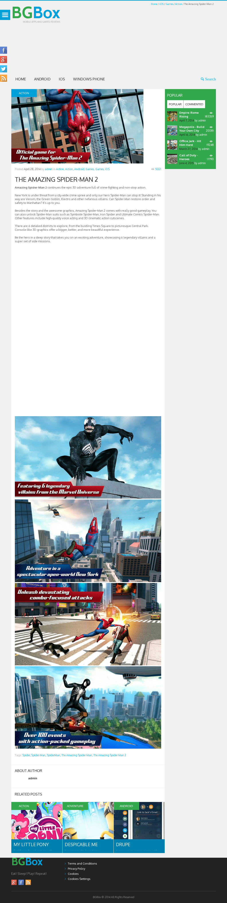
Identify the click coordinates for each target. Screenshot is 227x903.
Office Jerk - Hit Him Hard (190, 143)
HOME (20, 79)
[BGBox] (27, 869)
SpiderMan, (54, 755)
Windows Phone (89, 79)
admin (49, 169)
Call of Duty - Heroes (188, 157)
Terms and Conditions (82, 863)
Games (169, 4)
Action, (60, 169)
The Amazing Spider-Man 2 (109, 755)
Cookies (73, 873)
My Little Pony (31, 844)
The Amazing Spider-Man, (77, 755)
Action (178, 4)
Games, (90, 169)
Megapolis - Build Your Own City (191, 128)
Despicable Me (81, 844)
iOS (161, 4)
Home (154, 4)
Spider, (26, 755)
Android (42, 79)
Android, (79, 169)
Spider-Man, (38, 755)
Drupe (123, 844)
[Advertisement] (150, 37)
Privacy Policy (76, 868)
